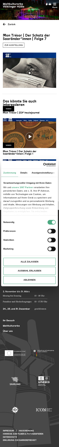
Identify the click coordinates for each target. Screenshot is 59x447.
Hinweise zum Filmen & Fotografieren (23, 434)
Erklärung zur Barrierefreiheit (20, 440)
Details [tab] (23, 172)
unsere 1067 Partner (22, 187)
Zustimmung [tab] (9, 172)
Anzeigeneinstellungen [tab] (43, 172)
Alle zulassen (29, 261)
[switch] (52, 231)
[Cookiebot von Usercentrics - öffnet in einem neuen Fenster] (43, 165)
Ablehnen (29, 280)
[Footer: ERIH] (15, 410)
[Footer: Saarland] (15, 381)
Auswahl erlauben (29, 270)
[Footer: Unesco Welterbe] (44, 381)
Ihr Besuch (8, 320)
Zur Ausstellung (13, 45)
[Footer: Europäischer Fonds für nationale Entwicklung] (15, 352)
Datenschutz (10, 437)
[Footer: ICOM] (44, 410)
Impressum (8, 431)
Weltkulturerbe (11, 325)
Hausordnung (26, 431)
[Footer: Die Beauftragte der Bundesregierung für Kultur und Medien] (44, 352)
